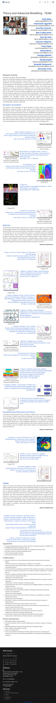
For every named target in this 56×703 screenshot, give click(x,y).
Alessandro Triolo (44, 69)
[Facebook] (40, 2)
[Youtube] (45, 2)
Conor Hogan (46, 46)
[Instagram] (50, 2)
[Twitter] (42, 2)
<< (3, 653)
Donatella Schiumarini (42, 64)
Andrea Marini (45, 51)
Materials (6, 225)
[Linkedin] (47, 2)
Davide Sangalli (46, 60)
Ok (2, 700)
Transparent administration (12, 693)
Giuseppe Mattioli (44, 55)
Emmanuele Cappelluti (43, 24)
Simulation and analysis (12, 105)
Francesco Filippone (43, 42)
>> (14, 653)
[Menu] (53, 2)
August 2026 (9, 653)
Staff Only (7, 691)
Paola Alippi (46, 19)
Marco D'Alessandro (43, 33)
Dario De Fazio (45, 37)
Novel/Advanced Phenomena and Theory (19, 412)
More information (28, 702)
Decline (7, 700)
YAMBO (6, 483)
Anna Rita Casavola (43, 28)
